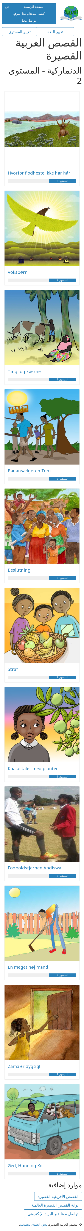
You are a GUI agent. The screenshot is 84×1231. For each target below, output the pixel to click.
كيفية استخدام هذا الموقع (29, 13)
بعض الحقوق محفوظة (33, 1224)
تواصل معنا (29, 20)
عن (7, 7)
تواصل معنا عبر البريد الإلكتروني (53, 1213)
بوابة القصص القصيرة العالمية (54, 1205)
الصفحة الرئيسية (34, 7)
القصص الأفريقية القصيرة (58, 1196)
